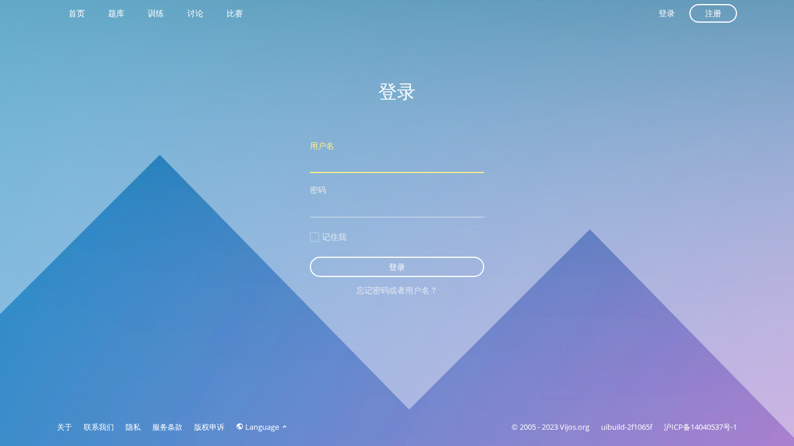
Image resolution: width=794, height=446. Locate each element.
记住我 (334, 236)
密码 (318, 189)
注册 (713, 13)
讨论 (195, 13)
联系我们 (99, 427)
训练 (156, 13)
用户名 (322, 145)
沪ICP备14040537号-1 (700, 427)
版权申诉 (209, 427)
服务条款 (167, 427)
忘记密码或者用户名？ (397, 290)
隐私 (133, 427)
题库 (116, 13)
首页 (77, 13)
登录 (667, 13)
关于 (64, 427)
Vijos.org (574, 427)
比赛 (235, 13)
